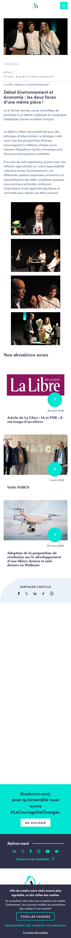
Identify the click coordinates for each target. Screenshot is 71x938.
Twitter (22, 851)
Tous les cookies (35, 916)
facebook (19, 593)
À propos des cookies (35, 932)
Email (56, 851)
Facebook (30, 851)
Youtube (48, 851)
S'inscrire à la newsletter (32, 859)
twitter (26, 593)
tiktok (43, 593)
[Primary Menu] (64, 5)
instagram (51, 593)
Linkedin (14, 851)
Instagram (38, 851)
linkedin (34, 593)
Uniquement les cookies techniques (35, 925)
